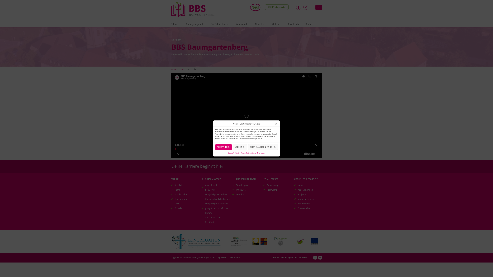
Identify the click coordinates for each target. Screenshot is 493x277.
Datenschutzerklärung (248, 153)
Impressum (261, 153)
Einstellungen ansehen (263, 147)
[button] (276, 124)
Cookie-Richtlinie (233, 153)
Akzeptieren (223, 147)
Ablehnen (240, 147)
